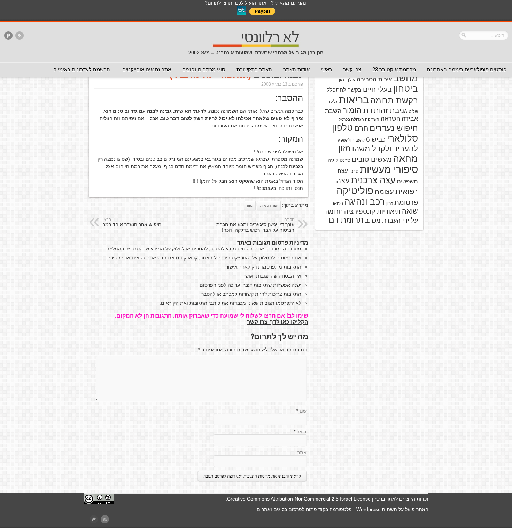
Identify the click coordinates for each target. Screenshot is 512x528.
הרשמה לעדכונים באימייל (82, 69)
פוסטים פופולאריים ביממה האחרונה (466, 69)
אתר (302, 452)
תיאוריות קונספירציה (372, 211)
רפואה (337, 203)
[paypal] (8, 36)
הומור (352, 110)
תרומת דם (346, 219)
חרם (361, 128)
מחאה (405, 158)
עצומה (384, 191)
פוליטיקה (354, 190)
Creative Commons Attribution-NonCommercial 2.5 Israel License (299, 499)
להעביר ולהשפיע (351, 140)
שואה (410, 211)
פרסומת (406, 202)
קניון (389, 203)
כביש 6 (376, 139)
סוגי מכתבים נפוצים (203, 69)
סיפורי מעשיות (389, 169)
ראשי (326, 69)
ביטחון (405, 89)
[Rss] (19, 36)
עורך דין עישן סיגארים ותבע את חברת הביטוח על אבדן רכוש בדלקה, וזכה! (255, 225)
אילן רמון (347, 79)
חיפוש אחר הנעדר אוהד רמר (132, 222)
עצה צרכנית (373, 180)
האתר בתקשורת (254, 69)
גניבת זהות (390, 110)
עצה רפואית (269, 205)
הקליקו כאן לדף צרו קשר (277, 322)
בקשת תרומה (394, 100)
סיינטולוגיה (339, 160)
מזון (250, 205)
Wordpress (368, 509)
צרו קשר (352, 69)
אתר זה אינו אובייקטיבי (146, 69)
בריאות (354, 99)
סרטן (354, 171)
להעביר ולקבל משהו (385, 148)
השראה (390, 118)
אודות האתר (296, 69)
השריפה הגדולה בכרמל (359, 119)
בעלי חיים (377, 89)
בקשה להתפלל (344, 90)
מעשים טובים (372, 159)
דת (367, 110)
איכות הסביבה (374, 79)
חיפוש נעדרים (394, 128)
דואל (302, 431)
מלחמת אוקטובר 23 (394, 69)
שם (303, 411)
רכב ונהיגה (364, 202)
